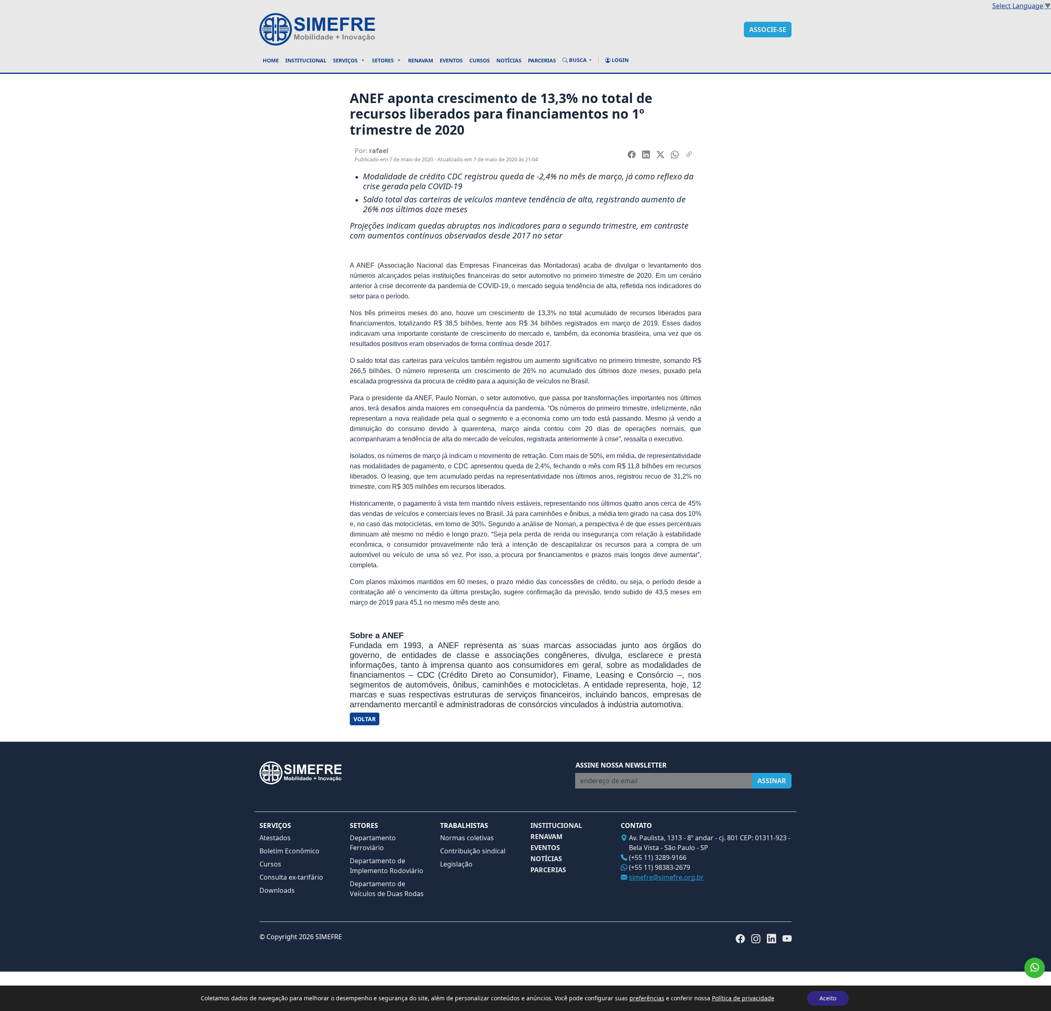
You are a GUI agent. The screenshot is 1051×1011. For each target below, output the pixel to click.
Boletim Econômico (289, 850)
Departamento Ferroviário (373, 842)
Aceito (827, 998)
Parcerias (542, 60)
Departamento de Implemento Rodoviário (386, 865)
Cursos (479, 60)
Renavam (420, 60)
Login (619, 60)
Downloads (277, 890)
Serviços (345, 60)
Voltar (364, 719)
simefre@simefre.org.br (666, 877)
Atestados (275, 837)
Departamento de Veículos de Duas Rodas (387, 888)
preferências (646, 998)
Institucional (305, 60)
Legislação (456, 864)
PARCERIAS (548, 870)
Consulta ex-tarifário (291, 877)
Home (271, 60)
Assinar (771, 780)
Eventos (451, 60)
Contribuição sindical (472, 850)
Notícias (508, 60)
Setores (383, 60)
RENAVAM (546, 837)
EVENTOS (545, 848)
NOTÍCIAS (546, 859)
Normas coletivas (467, 837)
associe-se (767, 29)
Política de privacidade (743, 998)
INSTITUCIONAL (556, 826)
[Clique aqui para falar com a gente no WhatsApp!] (1034, 968)
